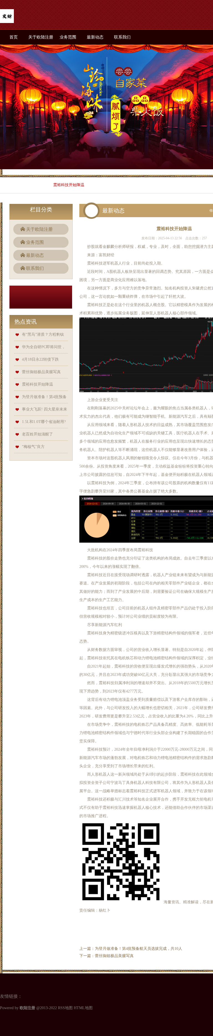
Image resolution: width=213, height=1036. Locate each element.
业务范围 (68, 37)
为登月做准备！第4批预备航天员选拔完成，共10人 (138, 949)
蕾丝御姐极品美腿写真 (41, 372)
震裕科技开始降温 (37, 384)
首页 (13, 37)
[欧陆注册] (7, 16)
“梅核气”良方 (33, 447)
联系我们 (122, 37)
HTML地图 (83, 1008)
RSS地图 (65, 1008)
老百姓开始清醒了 (37, 434)
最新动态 (95, 37)
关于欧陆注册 (40, 37)
